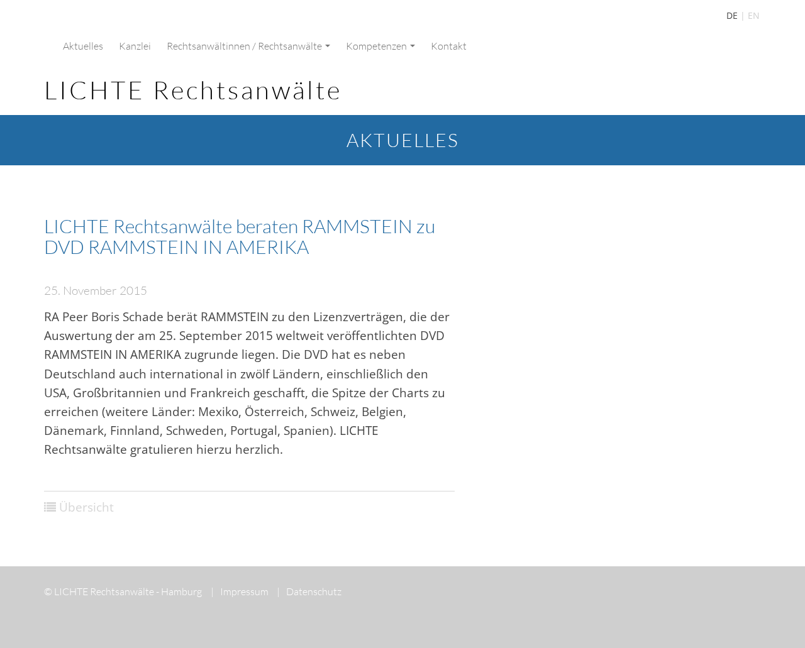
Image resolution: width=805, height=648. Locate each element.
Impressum (240, 591)
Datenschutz (309, 591)
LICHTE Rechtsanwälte (193, 89)
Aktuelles (83, 46)
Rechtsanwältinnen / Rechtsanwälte (245, 46)
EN (754, 15)
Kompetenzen (377, 46)
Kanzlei (135, 46)
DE (732, 15)
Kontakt (449, 46)
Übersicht (86, 507)
